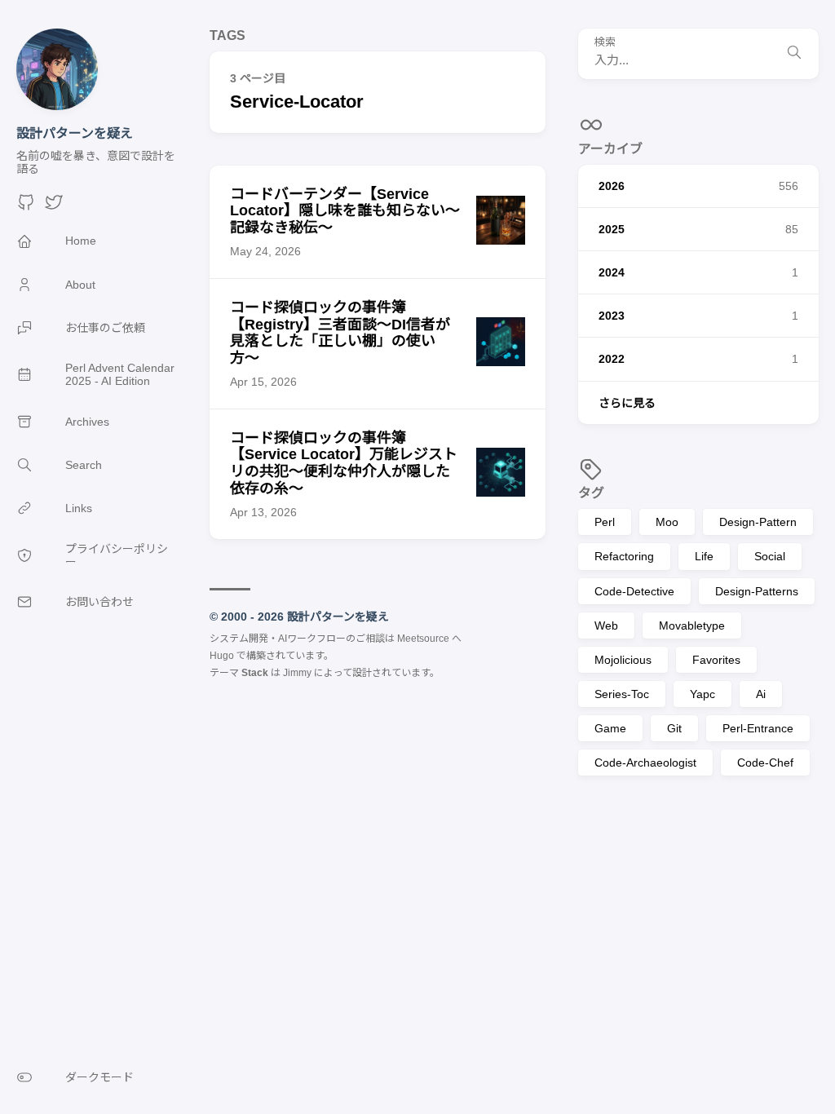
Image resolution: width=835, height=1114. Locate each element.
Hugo (222, 655)
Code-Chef (765, 762)
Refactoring (624, 556)
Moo (667, 521)
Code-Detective (634, 591)
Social (769, 556)
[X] (54, 207)
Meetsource (423, 638)
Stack (254, 673)
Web (606, 625)
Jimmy (297, 673)
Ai (761, 694)
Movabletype (692, 625)
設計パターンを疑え (74, 133)
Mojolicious (623, 659)
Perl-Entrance (757, 728)
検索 (605, 42)
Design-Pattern (758, 521)
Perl (604, 521)
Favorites (716, 659)
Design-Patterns (756, 591)
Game (610, 728)
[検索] (794, 54)
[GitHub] (26, 207)
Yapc (702, 694)
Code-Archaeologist (645, 762)
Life (704, 556)
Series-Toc (621, 694)
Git (674, 728)
